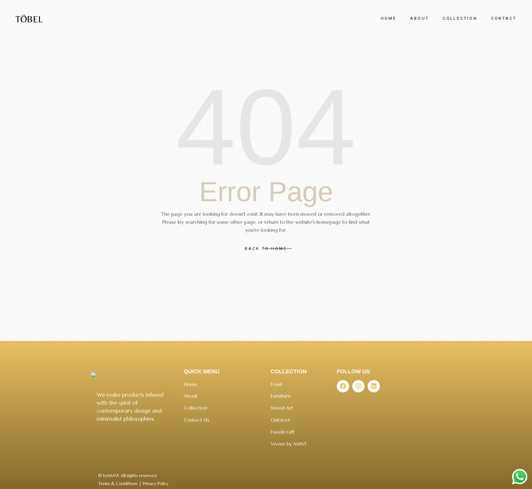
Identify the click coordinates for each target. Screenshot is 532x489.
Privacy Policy (155, 483)
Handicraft (283, 432)
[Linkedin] (374, 386)
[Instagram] (358, 386)
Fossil (276, 384)
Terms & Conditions (118, 483)
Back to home (266, 248)
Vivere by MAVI (288, 444)
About (191, 396)
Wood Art (282, 408)
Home (190, 384)
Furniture (281, 396)
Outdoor (280, 420)
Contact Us (196, 420)
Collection (195, 408)
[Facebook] (343, 386)
